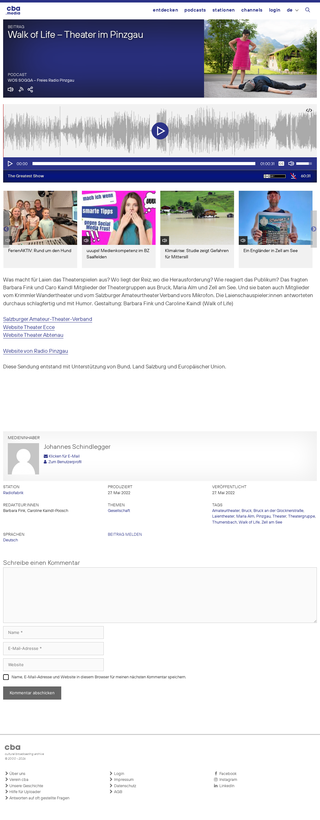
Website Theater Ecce (29, 327)
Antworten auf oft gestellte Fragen (38, 798)
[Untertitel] (281, 163)
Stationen (223, 10)
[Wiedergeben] (10, 163)
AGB (117, 792)
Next (314, 229)
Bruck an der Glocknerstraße (278, 511)
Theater (279, 516)
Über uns (16, 774)
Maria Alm (245, 516)
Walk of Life (249, 522)
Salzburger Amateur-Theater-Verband (47, 319)
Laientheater (223, 516)
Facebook (227, 774)
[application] (160, 163)
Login (275, 10)
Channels (252, 10)
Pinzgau (263, 516)
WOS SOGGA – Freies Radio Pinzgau (41, 80)
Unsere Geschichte (25, 786)
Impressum (123, 780)
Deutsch (10, 540)
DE (290, 10)
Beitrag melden (125, 534)
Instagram (227, 780)
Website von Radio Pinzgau (35, 351)
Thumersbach (224, 522)
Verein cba (18, 780)
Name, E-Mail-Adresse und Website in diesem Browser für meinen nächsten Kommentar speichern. (99, 677)
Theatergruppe (301, 516)
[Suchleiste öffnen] (308, 11)
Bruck (247, 511)
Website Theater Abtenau (33, 335)
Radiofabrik (13, 493)
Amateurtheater (226, 511)
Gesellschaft (119, 511)
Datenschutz (124, 786)
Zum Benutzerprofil (64, 462)
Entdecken (165, 10)
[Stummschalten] (291, 163)
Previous (6, 229)
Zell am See (272, 522)
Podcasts (195, 10)
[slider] (143, 163)
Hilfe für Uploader (24, 792)
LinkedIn (226, 786)
